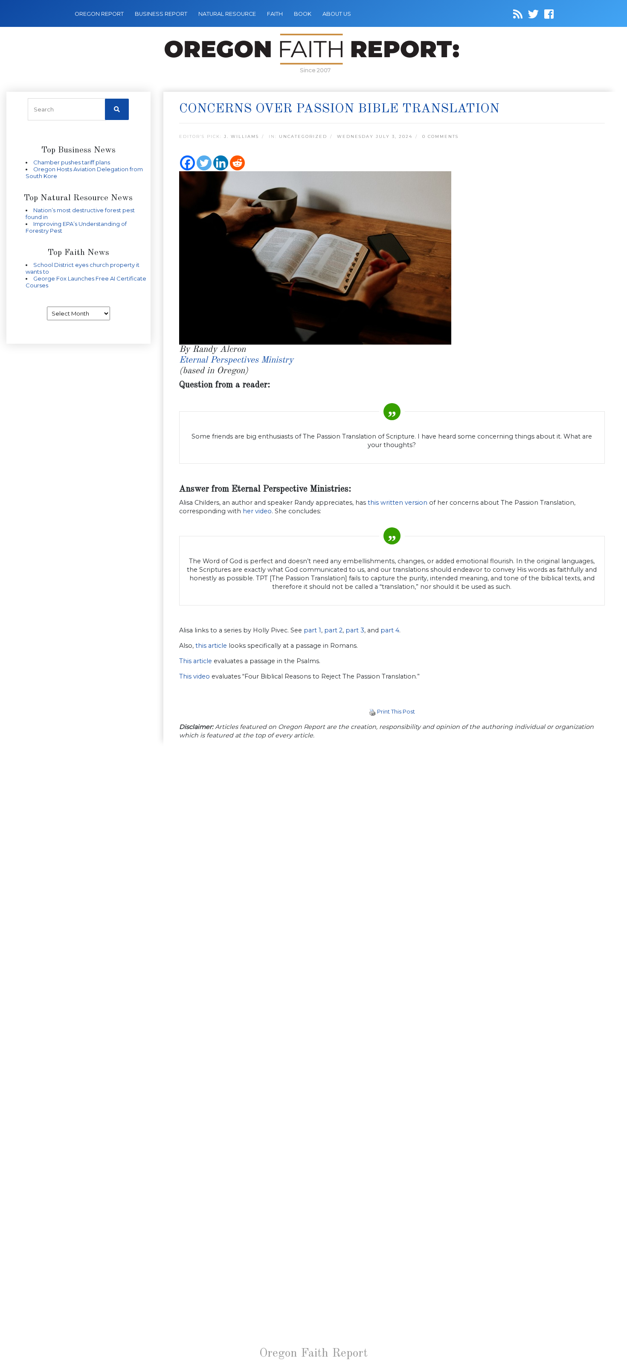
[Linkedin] (220, 162)
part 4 (389, 630)
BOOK (302, 14)
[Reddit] (237, 162)
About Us (336, 14)
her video (257, 511)
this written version (397, 502)
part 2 (333, 630)
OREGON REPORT (99, 14)
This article (195, 661)
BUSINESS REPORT (161, 14)
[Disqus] (392, 857)
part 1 (312, 630)
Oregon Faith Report (313, 1354)
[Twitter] (204, 162)
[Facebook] (187, 162)
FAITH (275, 14)
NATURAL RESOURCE (227, 14)
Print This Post (396, 711)
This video (194, 676)
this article (211, 645)
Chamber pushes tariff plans (71, 162)
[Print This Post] (372, 711)
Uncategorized (303, 136)
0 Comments (440, 136)
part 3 (354, 630)
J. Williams (241, 136)
